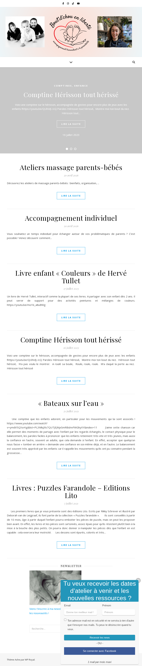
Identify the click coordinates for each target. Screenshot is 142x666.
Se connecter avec (99, 650)
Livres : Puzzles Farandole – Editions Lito (71, 491)
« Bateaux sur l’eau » (71, 403)
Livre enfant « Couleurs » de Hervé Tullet (71, 276)
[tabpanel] (71, 110)
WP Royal (30, 659)
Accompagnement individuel (71, 217)
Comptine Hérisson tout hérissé (71, 94)
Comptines (63, 85)
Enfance (81, 85)
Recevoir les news (100, 637)
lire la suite (71, 124)
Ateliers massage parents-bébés (71, 167)
